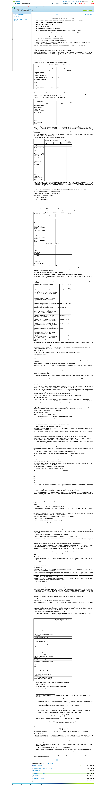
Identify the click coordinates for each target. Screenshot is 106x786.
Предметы (57, 3)
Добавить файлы (74, 3)
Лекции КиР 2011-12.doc (37, 765)
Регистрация (18, 1)
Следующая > (87, 14)
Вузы (52, 3)
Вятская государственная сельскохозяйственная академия (33, 7)
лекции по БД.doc (36, 775)
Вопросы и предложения (76, 1)
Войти (14, 1)
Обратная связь (68, 1)
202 (80, 765)
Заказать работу (90, 3)
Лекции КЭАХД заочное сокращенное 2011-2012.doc (43, 768)
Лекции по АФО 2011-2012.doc (39, 773)
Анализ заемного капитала (19, 21)
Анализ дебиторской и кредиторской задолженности (20, 16)
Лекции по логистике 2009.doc (38, 780)
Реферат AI (82, 3)
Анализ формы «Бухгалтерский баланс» (21, 12)
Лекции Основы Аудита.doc (38, 771)
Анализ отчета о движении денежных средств (20, 20)
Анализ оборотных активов (19, 14)
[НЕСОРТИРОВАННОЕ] (26, 9)
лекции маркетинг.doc (37, 770)
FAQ (64, 1)
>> (92, 14)
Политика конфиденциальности (46, 784)
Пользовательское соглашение (35, 784)
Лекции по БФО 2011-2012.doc (39, 776)
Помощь (13, 784)
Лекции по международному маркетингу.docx (41, 781)
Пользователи (64, 3)
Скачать (87, 10)
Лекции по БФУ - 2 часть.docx (38, 778)
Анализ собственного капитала (19, 23)
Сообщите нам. (45, 6)
